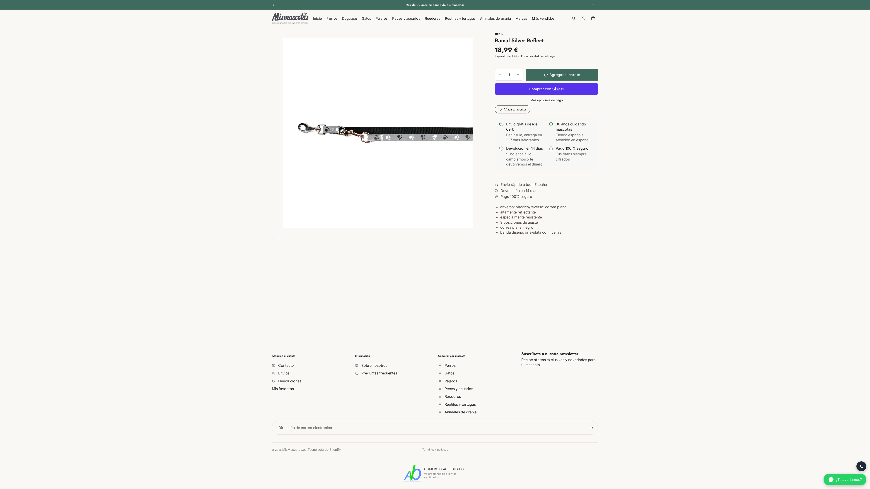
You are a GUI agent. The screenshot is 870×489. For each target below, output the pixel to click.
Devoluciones (289, 381)
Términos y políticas (435, 449)
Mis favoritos (283, 388)
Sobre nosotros (373, 365)
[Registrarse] (591, 427)
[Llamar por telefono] (861, 466)
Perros (450, 365)
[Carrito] (593, 18)
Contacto (285, 365)
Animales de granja (460, 412)
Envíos (283, 373)
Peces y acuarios (458, 388)
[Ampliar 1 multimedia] (378, 133)
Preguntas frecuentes (378, 373)
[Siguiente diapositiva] (593, 5)
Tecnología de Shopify (324, 449)
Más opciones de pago (546, 100)
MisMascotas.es (294, 449)
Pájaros (450, 381)
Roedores (452, 396)
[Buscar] (574, 18)
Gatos (449, 373)
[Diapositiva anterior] (273, 5)
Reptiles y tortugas (460, 404)
